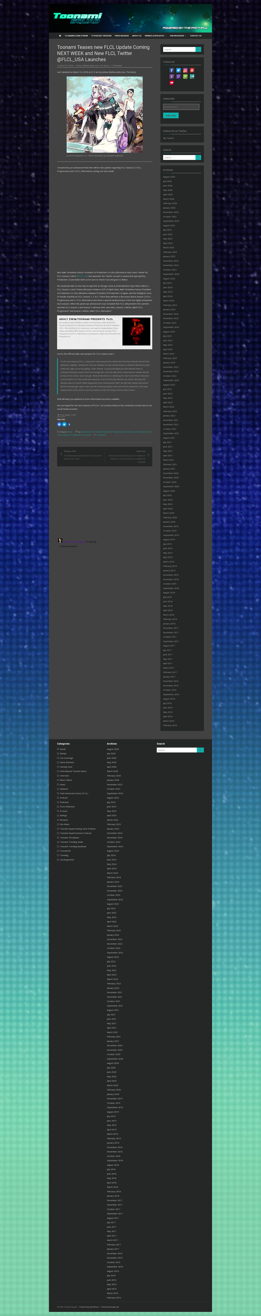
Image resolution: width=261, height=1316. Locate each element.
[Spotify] (185, 75)
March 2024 (168, 300)
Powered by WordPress (89, 1307)
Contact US (196, 35)
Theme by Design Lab (110, 1307)
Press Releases (122, 35)
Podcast (64, 797)
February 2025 (170, 252)
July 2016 (167, 703)
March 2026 (168, 199)
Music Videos (66, 780)
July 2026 (167, 181)
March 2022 (168, 406)
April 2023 (168, 349)
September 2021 (171, 433)
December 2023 (170, 314)
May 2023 (168, 344)
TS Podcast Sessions (101, 35)
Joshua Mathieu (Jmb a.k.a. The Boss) (92, 65)
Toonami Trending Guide (71, 842)
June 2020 (168, 499)
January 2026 (169, 207)
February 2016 (170, 725)
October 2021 (169, 429)
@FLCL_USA (82, 276)
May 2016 (168, 712)
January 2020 (169, 521)
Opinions (64, 788)
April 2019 (168, 557)
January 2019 (169, 570)
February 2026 (170, 203)
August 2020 (169, 490)
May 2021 (168, 451)
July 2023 (167, 336)
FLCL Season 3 (65, 435)
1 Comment (116, 65)
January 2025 (169, 256)
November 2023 (171, 318)
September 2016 (171, 694)
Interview (64, 775)
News (70, 432)
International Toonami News (73, 771)
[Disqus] (104, 500)
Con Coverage (66, 758)
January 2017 (169, 676)
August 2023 (169, 331)
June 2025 (168, 234)
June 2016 (168, 707)
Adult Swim (85, 432)
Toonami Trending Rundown (73, 846)
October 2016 (169, 689)
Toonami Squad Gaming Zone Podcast (78, 828)
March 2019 (168, 561)
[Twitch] (178, 75)
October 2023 (169, 322)
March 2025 (168, 247)
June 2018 (168, 601)
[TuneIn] (192, 75)
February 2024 (170, 305)
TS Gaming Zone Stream (76, 35)
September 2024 (171, 274)
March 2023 (168, 353)
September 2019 (171, 535)
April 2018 (168, 610)
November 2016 (171, 685)
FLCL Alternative (101, 432)
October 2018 (169, 583)
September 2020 (171, 486)
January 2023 (169, 362)
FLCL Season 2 (130, 432)
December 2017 (170, 628)
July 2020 (167, 495)
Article (63, 749)
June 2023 (168, 340)
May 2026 (168, 190)
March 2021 (168, 459)
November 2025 (171, 212)
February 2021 (170, 464)
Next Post (127, 456)
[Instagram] (185, 68)
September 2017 (171, 641)
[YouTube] (192, 68)
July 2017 (167, 650)
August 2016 (169, 698)
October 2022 (169, 375)
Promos (63, 811)
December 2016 (170, 681)
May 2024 (168, 291)
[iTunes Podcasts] (172, 75)
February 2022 (170, 411)
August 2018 (169, 592)
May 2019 (168, 552)
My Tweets (168, 138)
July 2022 (167, 389)
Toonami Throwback (69, 837)
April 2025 (168, 243)
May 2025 (168, 238)
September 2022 (171, 380)
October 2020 (169, 482)
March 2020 (168, 513)
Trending (64, 855)
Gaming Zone (66, 766)
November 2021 (171, 424)
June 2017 (168, 654)
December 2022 (170, 367)
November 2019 (171, 526)
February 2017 (170, 672)
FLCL (92, 432)
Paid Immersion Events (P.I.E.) (74, 793)
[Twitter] (178, 68)
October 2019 (169, 530)
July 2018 (167, 597)
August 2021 (169, 437)
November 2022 (171, 371)
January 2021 (169, 468)
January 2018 (169, 623)
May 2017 (168, 659)
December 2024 (170, 260)
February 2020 (170, 517)
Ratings (63, 815)
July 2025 (167, 229)
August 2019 (169, 539)
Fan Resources (177, 35)
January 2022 (169, 415)
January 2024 (169, 309)
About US (137, 35)
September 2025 (171, 221)
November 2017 (171, 632)
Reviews (64, 819)
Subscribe (171, 115)
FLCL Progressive (116, 432)
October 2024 (169, 269)
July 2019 (167, 544)
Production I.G (77, 435)
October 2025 (169, 216)
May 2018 (168, 606)
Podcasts (64, 802)
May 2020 (168, 504)
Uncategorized (67, 859)
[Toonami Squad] (130, 18)
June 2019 (168, 548)
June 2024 (168, 287)
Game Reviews (67, 762)
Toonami (87, 435)
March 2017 (168, 667)
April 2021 (168, 455)
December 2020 (170, 473)
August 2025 (169, 225)
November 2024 (171, 265)
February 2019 (170, 566)
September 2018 (171, 588)
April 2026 (168, 194)
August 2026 (169, 176)
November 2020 (171, 477)
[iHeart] (172, 81)
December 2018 (170, 574)
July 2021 (167, 442)
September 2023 (171, 327)
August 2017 (169, 645)
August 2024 (169, 278)
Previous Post (82, 455)
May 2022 (168, 398)
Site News (64, 824)
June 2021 (168, 446)
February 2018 (170, 619)
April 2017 (168, 663)
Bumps (63, 753)
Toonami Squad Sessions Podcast (75, 833)
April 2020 (168, 508)
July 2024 (167, 282)
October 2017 (169, 636)
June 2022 (168, 393)
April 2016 (168, 716)
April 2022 (168, 402)
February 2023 (170, 358)
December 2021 (170, 420)
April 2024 (168, 296)
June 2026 (168, 185)
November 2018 (171, 579)
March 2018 (168, 614)
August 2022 (169, 384)
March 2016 (168, 721)
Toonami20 (65, 850)
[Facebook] (172, 68)
